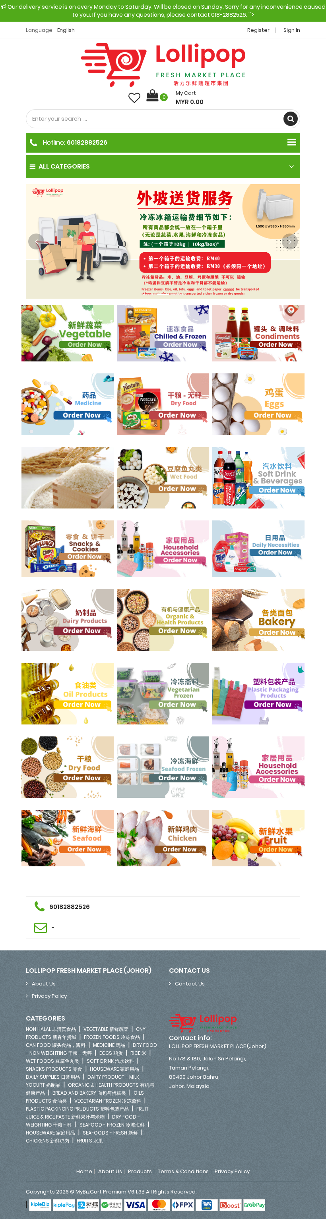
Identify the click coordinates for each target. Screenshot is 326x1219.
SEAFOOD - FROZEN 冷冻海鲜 (112, 1124)
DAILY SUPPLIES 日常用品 (53, 1077)
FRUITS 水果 (90, 1140)
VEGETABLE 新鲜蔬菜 (105, 1029)
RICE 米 (138, 1053)
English (66, 30)
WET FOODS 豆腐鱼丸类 (52, 1061)
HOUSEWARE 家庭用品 (114, 1069)
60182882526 (87, 142)
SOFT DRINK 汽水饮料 (110, 1061)
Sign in (291, 30)
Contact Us (190, 983)
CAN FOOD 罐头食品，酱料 (55, 1045)
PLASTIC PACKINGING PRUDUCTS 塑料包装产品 (77, 1108)
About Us (44, 983)
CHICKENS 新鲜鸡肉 (47, 1140)
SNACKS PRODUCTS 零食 (54, 1069)
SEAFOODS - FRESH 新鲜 (110, 1132)
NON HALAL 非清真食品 (51, 1029)
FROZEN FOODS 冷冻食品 (112, 1037)
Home (84, 1171)
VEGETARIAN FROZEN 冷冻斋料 (107, 1100)
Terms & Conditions (183, 1171)
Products (140, 1171)
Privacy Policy (49, 996)
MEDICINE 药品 (109, 1045)
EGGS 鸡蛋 (111, 1053)
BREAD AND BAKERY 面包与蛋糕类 (89, 1092)
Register (258, 30)
